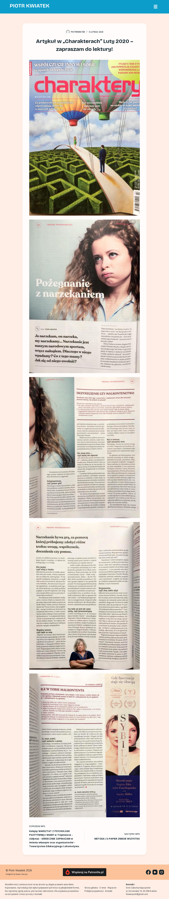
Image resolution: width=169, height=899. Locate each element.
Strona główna (91, 887)
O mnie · (103, 887)
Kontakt (108, 891)
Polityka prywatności (94, 891)
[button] (155, 6)
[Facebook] (148, 872)
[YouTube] (154, 872)
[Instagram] (161, 872)
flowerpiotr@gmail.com (137, 894)
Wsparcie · (112, 887)
